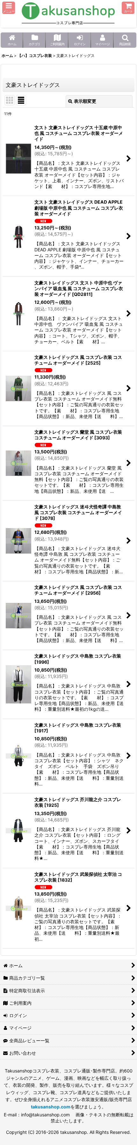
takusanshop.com (50, 1106)
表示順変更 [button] (85, 101)
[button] (8, 8)
